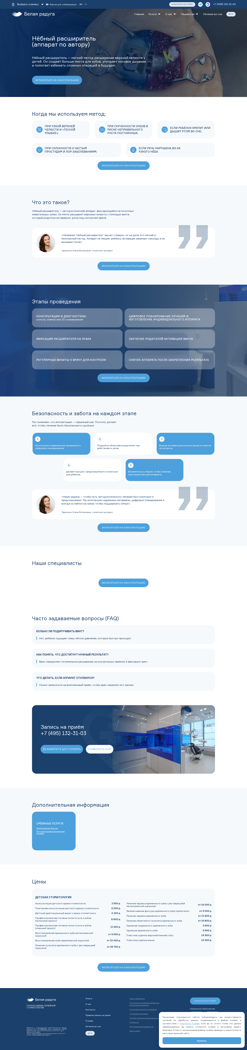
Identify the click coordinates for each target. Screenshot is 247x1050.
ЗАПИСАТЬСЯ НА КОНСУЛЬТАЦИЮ (57, 80)
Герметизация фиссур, (47, 828)
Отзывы (89, 1021)
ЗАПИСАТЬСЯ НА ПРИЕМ (182, 4)
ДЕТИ (231, 14)
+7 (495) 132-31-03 (224, 4)
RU (81, 4)
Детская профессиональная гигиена (50, 832)
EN (86, 4)
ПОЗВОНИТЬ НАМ (99, 749)
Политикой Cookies (190, 1023)
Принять (202, 1040)
